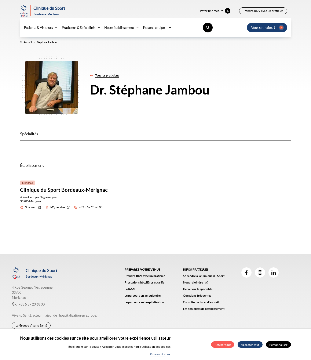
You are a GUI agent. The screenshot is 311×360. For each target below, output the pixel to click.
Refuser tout (223, 344)
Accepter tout (250, 344)
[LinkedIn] (273, 272)
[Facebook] (246, 272)
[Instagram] (260, 272)
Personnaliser (278, 344)
